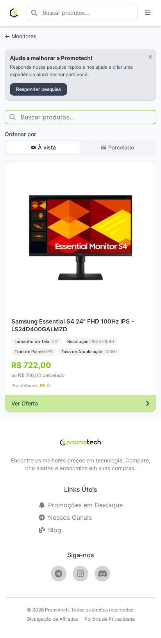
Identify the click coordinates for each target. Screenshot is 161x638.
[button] (48, 385)
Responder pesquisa (38, 89)
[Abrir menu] (148, 13)
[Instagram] (80, 573)
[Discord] (102, 573)
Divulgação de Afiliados (52, 619)
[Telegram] (58, 573)
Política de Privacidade (109, 619)
